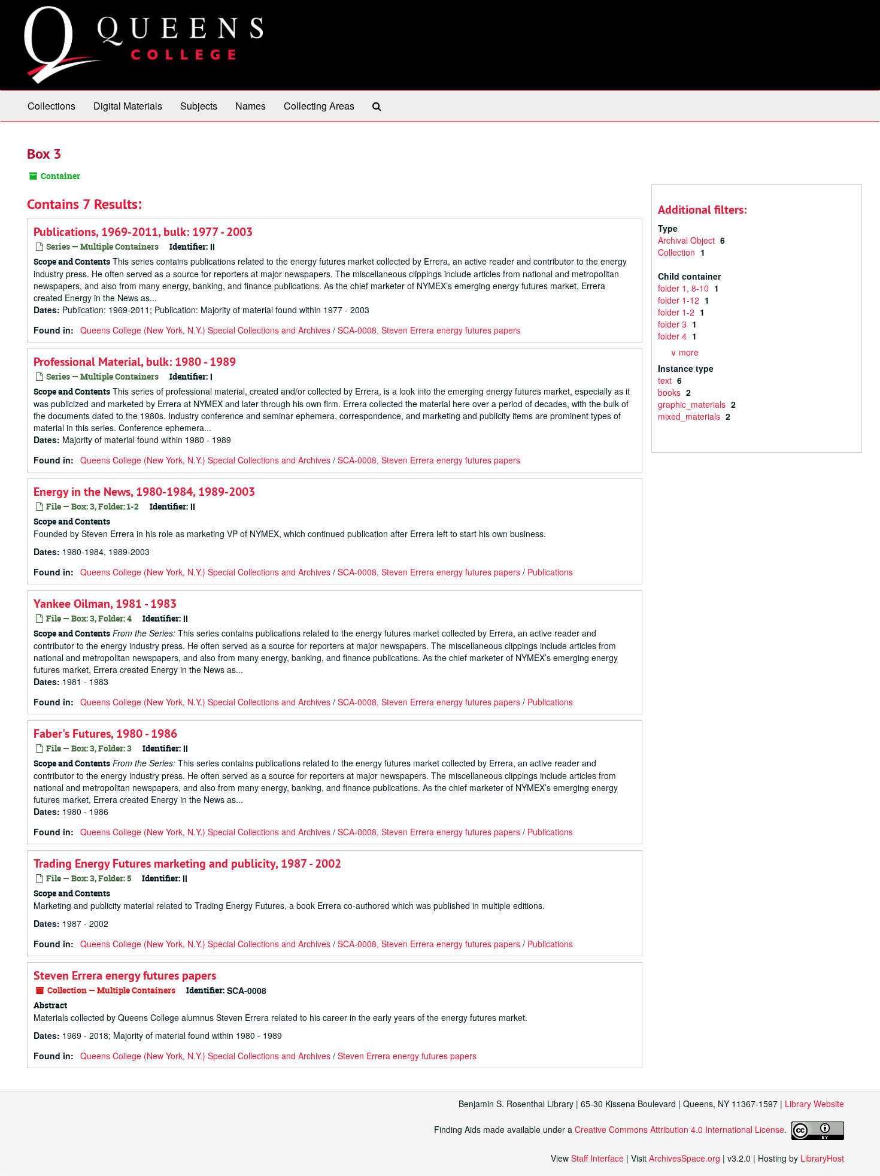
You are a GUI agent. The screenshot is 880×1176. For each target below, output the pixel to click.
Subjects (198, 106)
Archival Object (687, 240)
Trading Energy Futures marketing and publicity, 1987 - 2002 (187, 863)
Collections (51, 106)
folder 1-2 (677, 312)
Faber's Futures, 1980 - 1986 (105, 733)
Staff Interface (597, 1158)
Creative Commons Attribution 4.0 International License (679, 1129)
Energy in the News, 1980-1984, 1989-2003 (144, 491)
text (666, 380)
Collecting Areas (319, 106)
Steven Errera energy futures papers (125, 975)
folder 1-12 (680, 300)
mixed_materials (690, 416)
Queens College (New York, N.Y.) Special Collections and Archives (205, 330)
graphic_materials (693, 404)
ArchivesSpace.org (684, 1158)
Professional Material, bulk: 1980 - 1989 (135, 361)
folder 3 (673, 324)
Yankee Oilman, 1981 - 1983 (105, 603)
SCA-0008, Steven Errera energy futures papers (429, 330)
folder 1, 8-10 (684, 288)
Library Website (814, 1104)
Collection (677, 252)
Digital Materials (127, 106)
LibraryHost (822, 1158)
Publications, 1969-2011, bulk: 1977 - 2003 (143, 232)
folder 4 (673, 336)
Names (250, 106)
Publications (550, 572)
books (670, 392)
